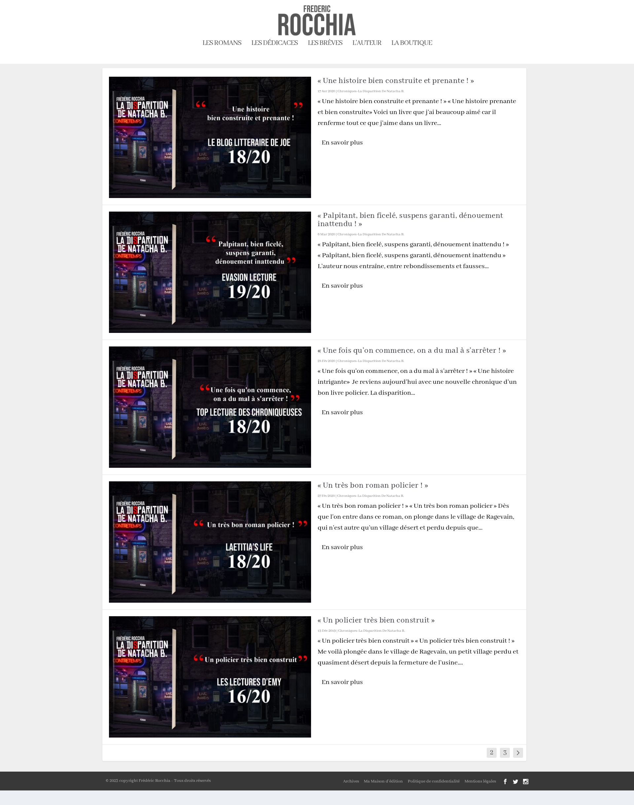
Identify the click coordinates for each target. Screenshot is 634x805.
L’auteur (366, 44)
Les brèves (325, 44)
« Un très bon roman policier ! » (373, 485)
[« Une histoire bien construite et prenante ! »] (210, 137)
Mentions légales (480, 781)
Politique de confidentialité (434, 781)
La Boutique (411, 44)
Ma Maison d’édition (383, 781)
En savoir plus (342, 143)
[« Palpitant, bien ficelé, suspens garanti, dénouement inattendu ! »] (210, 272)
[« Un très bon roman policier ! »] (210, 542)
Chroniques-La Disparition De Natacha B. (370, 91)
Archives (351, 781)
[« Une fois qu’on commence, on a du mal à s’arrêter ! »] (210, 407)
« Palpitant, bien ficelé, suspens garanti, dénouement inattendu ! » (410, 220)
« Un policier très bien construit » (376, 620)
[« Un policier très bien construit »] (210, 677)
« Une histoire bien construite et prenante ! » (396, 81)
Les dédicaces (274, 44)
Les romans (221, 44)
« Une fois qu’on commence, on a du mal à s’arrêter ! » (412, 350)
